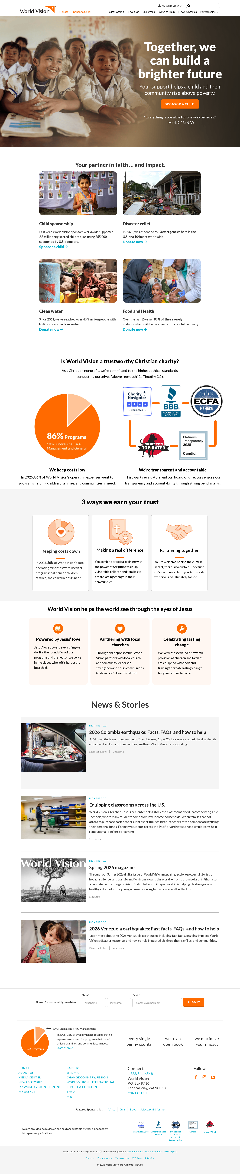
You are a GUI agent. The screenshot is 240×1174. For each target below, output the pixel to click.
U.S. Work (95, 839)
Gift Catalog (116, 11)
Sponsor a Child (81, 11)
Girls (122, 1109)
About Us (133, 11)
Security (90, 1158)
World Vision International (91, 1082)
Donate (63, 11)
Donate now (133, 242)
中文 (70, 1096)
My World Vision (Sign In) (39, 1086)
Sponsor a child (52, 247)
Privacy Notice (105, 1158)
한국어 (71, 1091)
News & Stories (187, 11)
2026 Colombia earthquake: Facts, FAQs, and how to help (147, 732)
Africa (111, 1109)
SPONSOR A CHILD (180, 104)
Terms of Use (122, 1158)
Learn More (64, 1047)
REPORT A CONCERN (82, 1086)
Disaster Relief (98, 751)
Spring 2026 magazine (112, 867)
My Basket (26, 1091)
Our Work (149, 11)
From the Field (98, 726)
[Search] (188, 6)
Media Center (29, 1077)
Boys (133, 1109)
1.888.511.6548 (140, 1073)
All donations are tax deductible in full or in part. (152, 1151)
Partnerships (208, 11)
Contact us (137, 1093)
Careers (73, 1067)
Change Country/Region (87, 1077)
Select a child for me (152, 1109)
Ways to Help (166, 11)
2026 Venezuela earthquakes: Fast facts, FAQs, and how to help (154, 928)
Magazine (94, 896)
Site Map (74, 1072)
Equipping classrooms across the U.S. (127, 805)
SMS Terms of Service (143, 1158)
